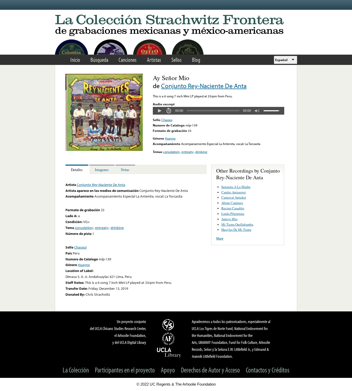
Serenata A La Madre (235, 186)
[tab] (77, 169)
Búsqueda (99, 59)
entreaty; (187, 152)
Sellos (176, 59)
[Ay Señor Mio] (104, 150)
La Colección (76, 369)
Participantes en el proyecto (125, 369)
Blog (196, 59)
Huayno (170, 138)
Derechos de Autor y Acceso (210, 369)
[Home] (176, 25)
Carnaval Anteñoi (233, 197)
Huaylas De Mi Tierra (236, 229)
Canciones (128, 59)
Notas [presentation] (125, 169)
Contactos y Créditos (267, 369)
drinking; (201, 152)
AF (169, 338)
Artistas (154, 59)
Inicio (75, 59)
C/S (169, 324)
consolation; (171, 152)
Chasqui (166, 120)
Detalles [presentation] (77, 169)
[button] (159, 111)
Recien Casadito (232, 208)
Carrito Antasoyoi (233, 192)
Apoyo (168, 369)
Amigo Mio (229, 219)
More (219, 238)
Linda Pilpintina (232, 213)
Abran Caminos (232, 202)
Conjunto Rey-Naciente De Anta (204, 86)
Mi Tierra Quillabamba (237, 224)
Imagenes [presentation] (102, 169)
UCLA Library (169, 352)
